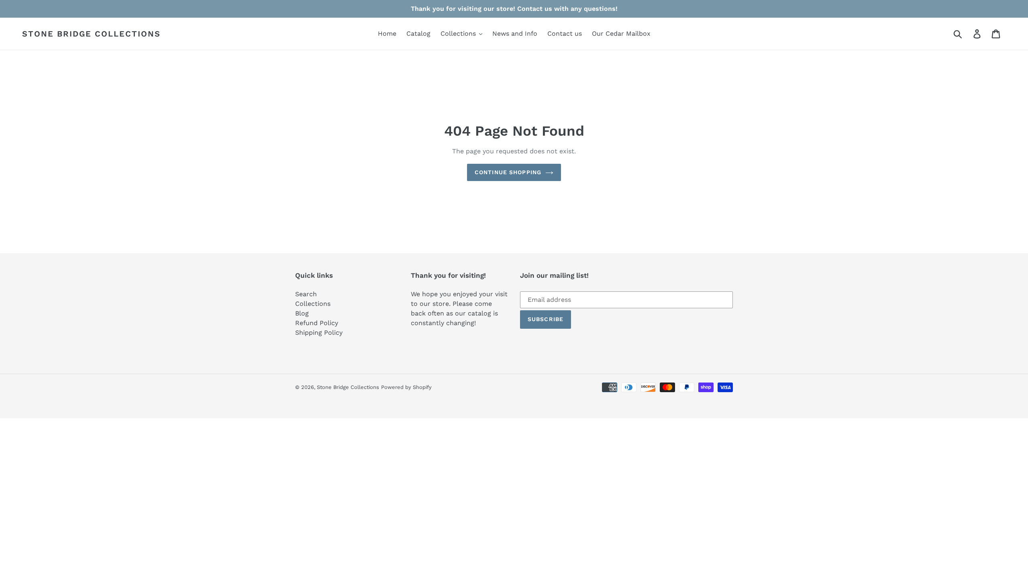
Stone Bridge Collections (91, 34)
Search (306, 294)
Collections (312, 303)
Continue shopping (508, 172)
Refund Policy (316, 323)
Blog (302, 313)
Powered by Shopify (406, 387)
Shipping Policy (319, 332)
